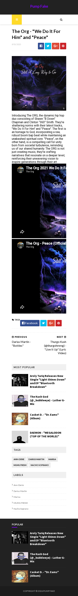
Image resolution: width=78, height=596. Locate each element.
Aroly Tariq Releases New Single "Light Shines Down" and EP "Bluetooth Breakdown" (48, 381)
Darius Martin (36, 459)
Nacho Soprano (40, 465)
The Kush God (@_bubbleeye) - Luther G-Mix (47, 400)
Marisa (52, 459)
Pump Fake (39, 6)
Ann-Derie (19, 459)
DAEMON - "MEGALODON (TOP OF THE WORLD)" (45, 434)
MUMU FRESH (20, 465)
